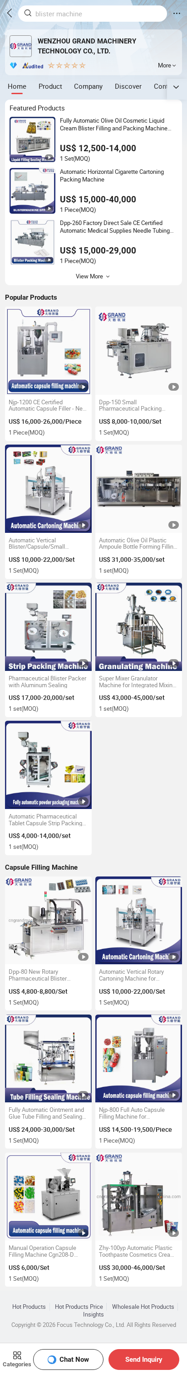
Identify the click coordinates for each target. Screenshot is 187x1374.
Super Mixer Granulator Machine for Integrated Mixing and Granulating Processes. (137, 682)
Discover (128, 86)
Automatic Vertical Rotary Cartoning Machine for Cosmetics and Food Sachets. (137, 975)
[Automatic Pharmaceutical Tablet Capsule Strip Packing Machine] (48, 765)
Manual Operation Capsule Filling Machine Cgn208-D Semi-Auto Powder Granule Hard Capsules (43, 1251)
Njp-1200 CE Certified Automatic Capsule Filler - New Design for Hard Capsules (48, 405)
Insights (93, 1314)
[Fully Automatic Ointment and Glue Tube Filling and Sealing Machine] (48, 1059)
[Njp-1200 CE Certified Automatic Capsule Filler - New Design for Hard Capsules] (48, 350)
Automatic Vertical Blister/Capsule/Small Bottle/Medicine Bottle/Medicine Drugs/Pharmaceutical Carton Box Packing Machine (47, 544)
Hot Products (29, 1307)
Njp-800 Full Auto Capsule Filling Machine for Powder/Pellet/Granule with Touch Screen (134, 1113)
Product (50, 86)
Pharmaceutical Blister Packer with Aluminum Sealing (47, 682)
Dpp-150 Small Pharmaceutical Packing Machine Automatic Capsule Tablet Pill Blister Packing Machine (135, 405)
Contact (166, 86)
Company (88, 86)
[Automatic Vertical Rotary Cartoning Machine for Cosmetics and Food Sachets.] (138, 920)
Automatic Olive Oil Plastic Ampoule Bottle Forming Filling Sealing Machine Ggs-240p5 (138, 544)
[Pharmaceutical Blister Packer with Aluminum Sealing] (48, 627)
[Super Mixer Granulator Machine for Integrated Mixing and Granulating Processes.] (138, 627)
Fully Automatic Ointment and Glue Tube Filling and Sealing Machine (46, 1113)
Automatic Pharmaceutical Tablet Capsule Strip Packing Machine (45, 820)
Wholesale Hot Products (143, 1307)
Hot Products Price (79, 1307)
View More (89, 276)
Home (17, 86)
